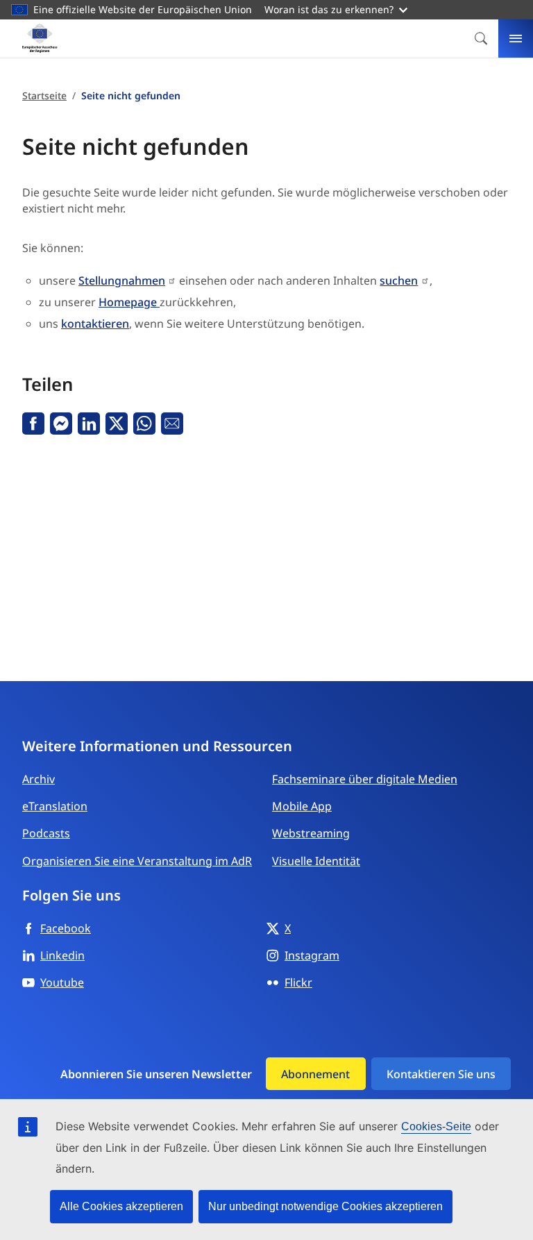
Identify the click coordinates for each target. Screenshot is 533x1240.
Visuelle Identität (316, 861)
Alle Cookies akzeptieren (121, 1206)
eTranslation (54, 806)
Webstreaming (311, 833)
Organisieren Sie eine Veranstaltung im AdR (137, 861)
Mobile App (302, 806)
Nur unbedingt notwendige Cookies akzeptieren (325, 1206)
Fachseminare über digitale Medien (364, 779)
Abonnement (315, 1074)
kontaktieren (95, 323)
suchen (399, 280)
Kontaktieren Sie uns (441, 1074)
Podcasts (46, 833)
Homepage (129, 302)
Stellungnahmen (121, 280)
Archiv (38, 779)
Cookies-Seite (436, 1126)
